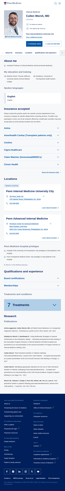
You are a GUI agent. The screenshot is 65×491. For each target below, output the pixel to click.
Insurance (18, 53)
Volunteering (8, 454)
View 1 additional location (34, 37)
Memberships (11, 285)
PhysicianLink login (10, 429)
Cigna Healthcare (13, 150)
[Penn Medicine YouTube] (38, 471)
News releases (39, 429)
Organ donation (9, 458)
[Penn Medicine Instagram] (13, 471)
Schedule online (35, 44)
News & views (38, 425)
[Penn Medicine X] (32, 471)
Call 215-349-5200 (53, 44)
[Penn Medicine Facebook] (7, 471)
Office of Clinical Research (42, 408)
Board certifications (14, 278)
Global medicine (9, 441)
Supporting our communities (13, 416)
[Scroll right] (62, 53)
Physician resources (11, 433)
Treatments (18, 305)
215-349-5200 (14, 203)
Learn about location (49, 208)
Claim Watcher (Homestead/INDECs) (23, 157)
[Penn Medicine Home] (28, 3)
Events (36, 437)
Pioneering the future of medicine (15, 408)
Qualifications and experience (46, 53)
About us (7, 404)
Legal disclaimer (41, 478)
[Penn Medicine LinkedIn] (19, 471)
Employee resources (40, 416)
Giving (6, 450)
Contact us (7, 478)
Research (37, 404)
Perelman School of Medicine (43, 463)
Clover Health (11, 164)
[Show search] (55, 3)
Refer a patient (9, 425)
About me (8, 53)
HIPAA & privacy (18, 478)
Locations (28, 53)
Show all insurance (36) (50, 172)
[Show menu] (59, 3)
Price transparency (53, 478)
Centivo (8, 142)
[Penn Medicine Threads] (25, 471)
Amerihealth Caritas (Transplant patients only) (28, 135)
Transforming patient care (12, 412)
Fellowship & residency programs (45, 459)
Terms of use (29, 478)
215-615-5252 (14, 233)
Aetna (7, 128)
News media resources (41, 433)
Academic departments (41, 454)
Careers (36, 446)
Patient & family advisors (12, 462)
